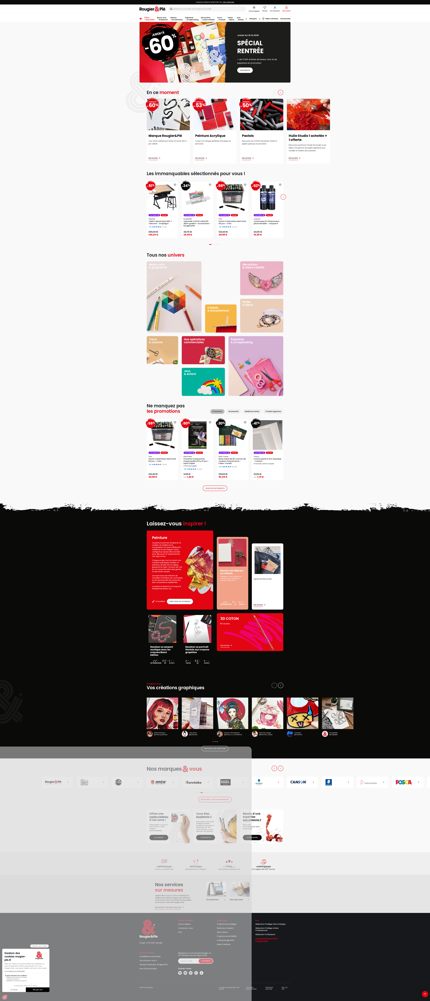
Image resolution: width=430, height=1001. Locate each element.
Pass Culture (222, 932)
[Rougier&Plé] (22, 782)
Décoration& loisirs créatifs (253, 266)
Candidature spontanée (150, 956)
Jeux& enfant (190, 372)
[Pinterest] (191, 973)
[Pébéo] (407, 782)
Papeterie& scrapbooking (242, 340)
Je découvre (252, 837)
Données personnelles (251, 988)
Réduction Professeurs (265, 934)
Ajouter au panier (164, 234)
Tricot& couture (156, 340)
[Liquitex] (197, 782)
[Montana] (127, 782)
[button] (275, 9)
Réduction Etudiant (225, 928)
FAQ (180, 932)
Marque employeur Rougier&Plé (153, 964)
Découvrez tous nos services (168, 907)
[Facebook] (180, 973)
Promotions (217, 411)
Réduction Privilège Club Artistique (270, 924)
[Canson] (267, 782)
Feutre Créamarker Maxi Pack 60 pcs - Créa (162, 460)
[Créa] (92, 782)
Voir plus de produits (215, 488)
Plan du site (285, 988)
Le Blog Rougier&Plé (225, 940)
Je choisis (158, 837)
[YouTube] (185, 973)
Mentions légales (146, 988)
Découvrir (153, 158)
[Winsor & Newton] (57, 782)
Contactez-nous (185, 928)
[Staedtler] (302, 782)
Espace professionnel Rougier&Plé (266, 940)
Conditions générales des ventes (229, 988)
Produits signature (273, 411)
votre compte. (242, 2)
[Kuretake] (162, 782)
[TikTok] (201, 973)
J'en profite (245, 70)
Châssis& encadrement (218, 309)
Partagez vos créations (215, 748)
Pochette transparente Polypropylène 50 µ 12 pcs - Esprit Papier (196, 461)
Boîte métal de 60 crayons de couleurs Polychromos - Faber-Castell (232, 461)
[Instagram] (196, 973)
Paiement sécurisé (269, 988)
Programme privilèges (226, 924)
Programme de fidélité (227, 936)
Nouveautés (234, 411)
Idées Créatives (224, 944)
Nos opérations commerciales (194, 340)
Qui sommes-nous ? (148, 960)
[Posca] (372, 782)
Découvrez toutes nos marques (215, 799)
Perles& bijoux (247, 303)
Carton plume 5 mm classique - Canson (267, 460)
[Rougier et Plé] (149, 929)
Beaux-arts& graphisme (158, 266)
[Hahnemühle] (337, 782)
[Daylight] (232, 782)
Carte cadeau (184, 924)
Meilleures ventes (252, 411)
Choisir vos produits (199, 475)
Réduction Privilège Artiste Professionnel (267, 929)
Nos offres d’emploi (148, 969)
